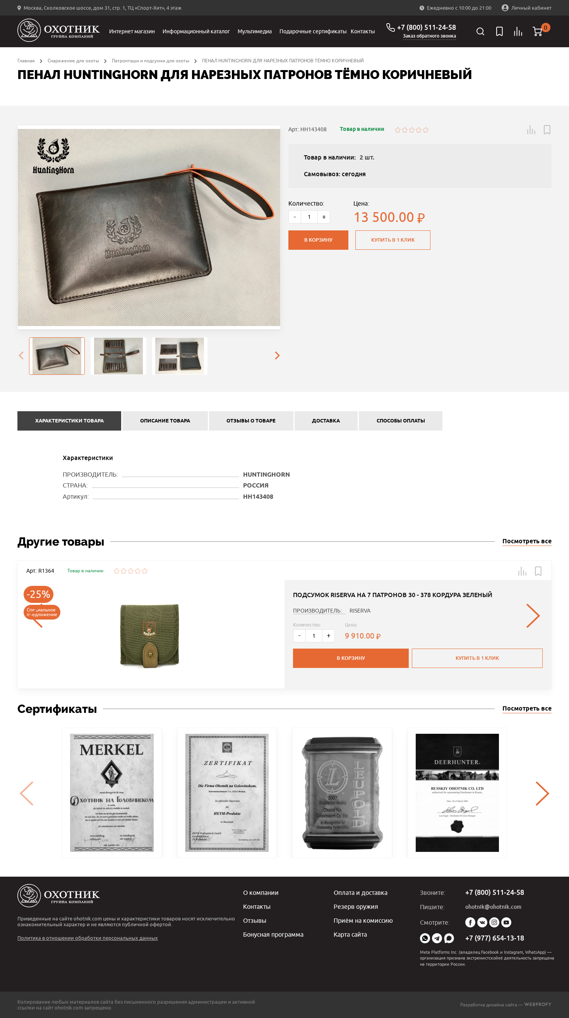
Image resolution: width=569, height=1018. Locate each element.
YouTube (506, 922)
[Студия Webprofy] (538, 1005)
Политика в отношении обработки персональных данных (87, 938)
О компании (261, 892)
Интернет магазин (132, 31)
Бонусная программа (273, 934)
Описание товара (165, 420)
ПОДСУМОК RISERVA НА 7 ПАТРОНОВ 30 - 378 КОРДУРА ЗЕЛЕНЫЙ (392, 595)
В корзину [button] (351, 658)
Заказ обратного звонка (429, 36)
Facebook (470, 922)
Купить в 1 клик (393, 240)
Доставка (326, 420)
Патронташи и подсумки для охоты (150, 61)
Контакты (363, 31)
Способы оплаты (401, 420)
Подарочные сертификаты (313, 31)
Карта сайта (350, 934)
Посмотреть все (527, 541)
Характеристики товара (69, 420)
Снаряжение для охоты (73, 61)
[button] (531, 129)
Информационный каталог (196, 31)
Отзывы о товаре (251, 420)
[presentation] (20, 356)
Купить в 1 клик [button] (477, 658)
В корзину (318, 240)
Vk (482, 922)
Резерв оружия (356, 906)
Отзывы (254, 920)
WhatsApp (425, 938)
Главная (26, 61)
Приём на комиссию (363, 920)
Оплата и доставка (360, 892)
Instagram (494, 922)
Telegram (437, 938)
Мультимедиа (255, 31)
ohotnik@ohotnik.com (493, 906)
